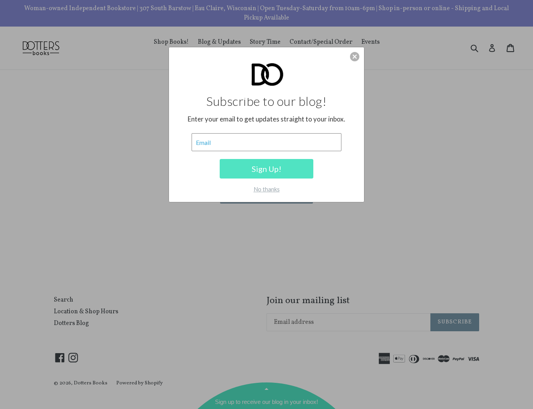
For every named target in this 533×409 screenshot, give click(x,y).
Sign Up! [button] (266, 168)
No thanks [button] (267, 189)
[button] (354, 56)
